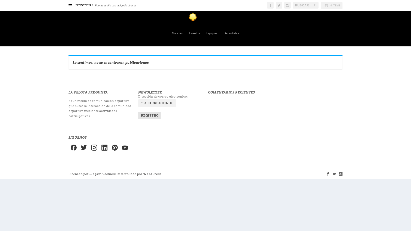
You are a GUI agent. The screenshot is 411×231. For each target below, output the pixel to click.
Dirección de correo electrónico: (163, 96)
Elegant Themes (102, 174)
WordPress (152, 174)
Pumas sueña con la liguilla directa (115, 5)
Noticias (177, 33)
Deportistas (231, 33)
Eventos (194, 33)
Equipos (211, 33)
